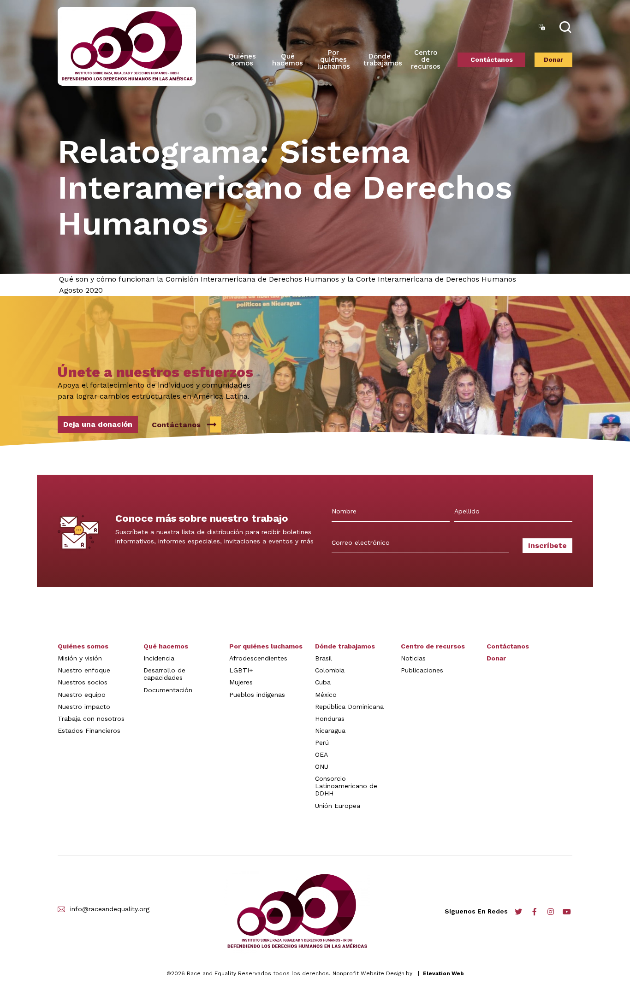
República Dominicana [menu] (349, 706)
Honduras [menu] (330, 718)
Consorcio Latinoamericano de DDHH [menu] (346, 786)
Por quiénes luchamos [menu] (266, 646)
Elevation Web (443, 973)
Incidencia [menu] (158, 658)
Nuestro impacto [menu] (84, 706)
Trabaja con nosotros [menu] (91, 718)
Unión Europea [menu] (337, 805)
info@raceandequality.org (109, 909)
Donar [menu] (553, 59)
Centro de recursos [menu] (425, 59)
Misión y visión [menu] (80, 658)
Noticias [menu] (413, 658)
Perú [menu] (322, 742)
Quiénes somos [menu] (242, 59)
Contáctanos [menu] (491, 59)
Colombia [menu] (330, 670)
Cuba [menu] (323, 682)
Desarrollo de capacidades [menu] (164, 673)
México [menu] (326, 694)
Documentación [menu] (167, 690)
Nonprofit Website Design (368, 973)
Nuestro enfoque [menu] (84, 670)
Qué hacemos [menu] (165, 646)
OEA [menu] (321, 754)
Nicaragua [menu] (330, 730)
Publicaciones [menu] (422, 670)
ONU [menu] (321, 766)
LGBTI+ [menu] (241, 670)
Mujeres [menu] (241, 682)
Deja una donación (97, 424)
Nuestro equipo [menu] (82, 694)
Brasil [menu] (323, 658)
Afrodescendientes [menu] (258, 658)
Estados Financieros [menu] (89, 730)
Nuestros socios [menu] (82, 682)
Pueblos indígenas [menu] (257, 694)
